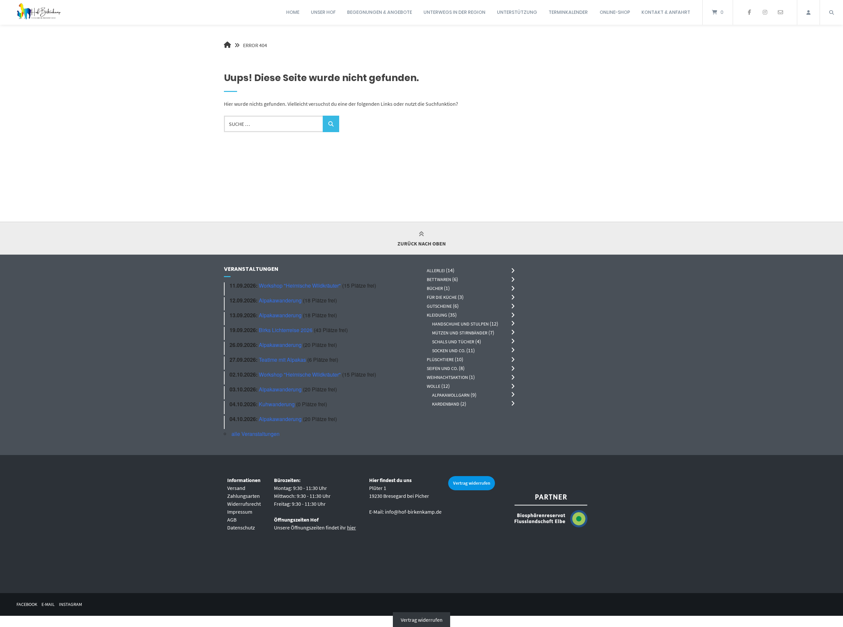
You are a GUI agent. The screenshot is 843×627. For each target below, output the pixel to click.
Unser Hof (323, 12)
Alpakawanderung (280, 300)
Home (292, 12)
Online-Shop (615, 12)
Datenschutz (241, 527)
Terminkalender (568, 12)
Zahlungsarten (243, 496)
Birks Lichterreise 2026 (286, 330)
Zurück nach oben (421, 243)
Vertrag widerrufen (471, 483)
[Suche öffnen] (831, 12)
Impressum (239, 511)
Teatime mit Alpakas (282, 359)
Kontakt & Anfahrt (665, 12)
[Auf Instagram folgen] (765, 12)
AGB (231, 519)
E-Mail (48, 604)
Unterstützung (517, 12)
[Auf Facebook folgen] (750, 12)
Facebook (26, 604)
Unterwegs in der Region (454, 12)
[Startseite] (39, 12)
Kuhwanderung (277, 404)
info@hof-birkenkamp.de (413, 511)
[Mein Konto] (808, 12)
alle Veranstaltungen (255, 434)
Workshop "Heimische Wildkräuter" (300, 285)
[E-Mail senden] (780, 12)
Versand (236, 488)
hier (351, 527)
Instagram (70, 604)
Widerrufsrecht (244, 503)
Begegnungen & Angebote (379, 12)
